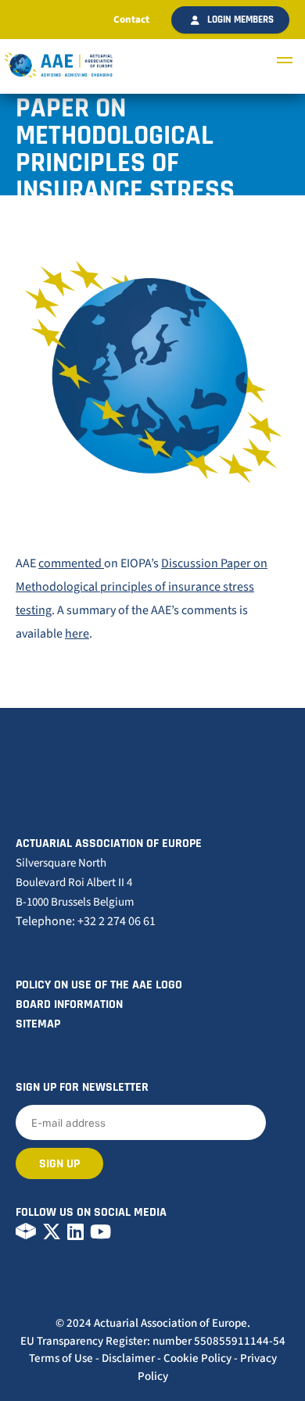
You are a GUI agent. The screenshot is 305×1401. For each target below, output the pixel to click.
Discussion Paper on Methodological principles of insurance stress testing (141, 587)
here (77, 633)
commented (71, 563)
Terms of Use (61, 1358)
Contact (131, 20)
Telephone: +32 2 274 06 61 (86, 921)
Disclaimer (128, 1358)
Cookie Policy (197, 1358)
